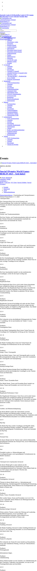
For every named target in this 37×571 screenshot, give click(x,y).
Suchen (3, 34)
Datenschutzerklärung (6, 195)
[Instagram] (5, 7)
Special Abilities (21, 182)
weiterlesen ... (4, 181)
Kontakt (6, 187)
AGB (5, 190)
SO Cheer (14, 182)
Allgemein (3, 179)
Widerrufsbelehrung (9, 192)
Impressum (7, 189)
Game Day (7, 182)
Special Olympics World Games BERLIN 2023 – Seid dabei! (14, 172)
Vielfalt (8, 179)
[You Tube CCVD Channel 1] (5, 11)
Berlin (2, 182)
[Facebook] (5, 3)
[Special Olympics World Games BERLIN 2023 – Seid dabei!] (18, 163)
